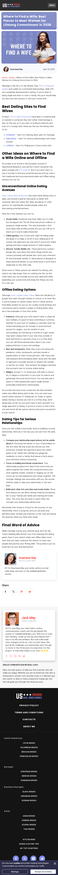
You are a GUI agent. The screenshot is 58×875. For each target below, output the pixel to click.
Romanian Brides (29, 780)
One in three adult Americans (15, 195)
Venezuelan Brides (29, 756)
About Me (29, 726)
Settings (15, 872)
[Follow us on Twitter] (25, 859)
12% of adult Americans (20, 117)
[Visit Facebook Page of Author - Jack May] (6, 656)
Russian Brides (29, 800)
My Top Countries (29, 848)
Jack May (28, 618)
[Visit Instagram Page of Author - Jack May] (15, 656)
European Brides (29, 772)
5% (22, 372)
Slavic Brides (29, 792)
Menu (52, 5)
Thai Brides (29, 829)
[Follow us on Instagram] (33, 859)
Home (4, 77)
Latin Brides (29, 743)
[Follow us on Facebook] (16, 859)
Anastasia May (16, 69)
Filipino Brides (29, 825)
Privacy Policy (29, 705)
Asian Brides (29, 816)
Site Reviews (29, 839)
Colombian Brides (29, 747)
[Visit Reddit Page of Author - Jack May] (24, 656)
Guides (12, 77)
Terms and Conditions (29, 712)
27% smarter (24, 170)
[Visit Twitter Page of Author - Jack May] (11, 656)
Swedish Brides (29, 776)
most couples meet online (22, 295)
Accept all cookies (43, 872)
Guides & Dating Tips (29, 844)
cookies (17, 863)
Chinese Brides (29, 820)
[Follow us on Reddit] (42, 859)
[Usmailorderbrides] (13, 5)
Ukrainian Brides (29, 796)
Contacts (29, 719)
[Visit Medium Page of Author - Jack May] (19, 656)
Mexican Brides (29, 752)
